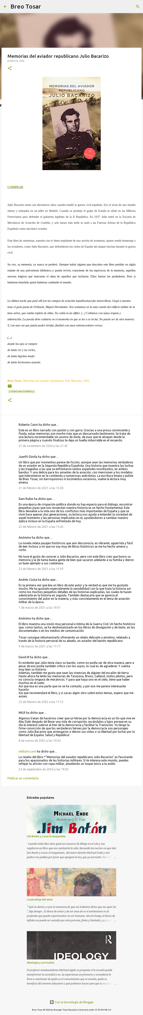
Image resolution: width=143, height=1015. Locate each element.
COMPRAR (15, 187)
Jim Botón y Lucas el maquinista (46, 836)
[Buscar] (46, 6)
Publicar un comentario (23, 778)
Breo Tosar (25, 6)
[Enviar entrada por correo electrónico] (9, 387)
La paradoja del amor (40, 899)
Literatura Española (21, 391)
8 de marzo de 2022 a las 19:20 (40, 740)
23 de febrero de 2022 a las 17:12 (41, 701)
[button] (9, 68)
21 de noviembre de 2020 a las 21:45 (43, 446)
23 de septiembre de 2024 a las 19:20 (43, 769)
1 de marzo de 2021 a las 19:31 (40, 607)
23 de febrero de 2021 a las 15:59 (41, 568)
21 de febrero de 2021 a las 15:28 (41, 488)
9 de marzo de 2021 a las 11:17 (40, 646)
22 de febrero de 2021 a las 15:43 (41, 526)
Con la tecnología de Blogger (74, 1002)
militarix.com (27, 751)
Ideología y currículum (40, 962)
